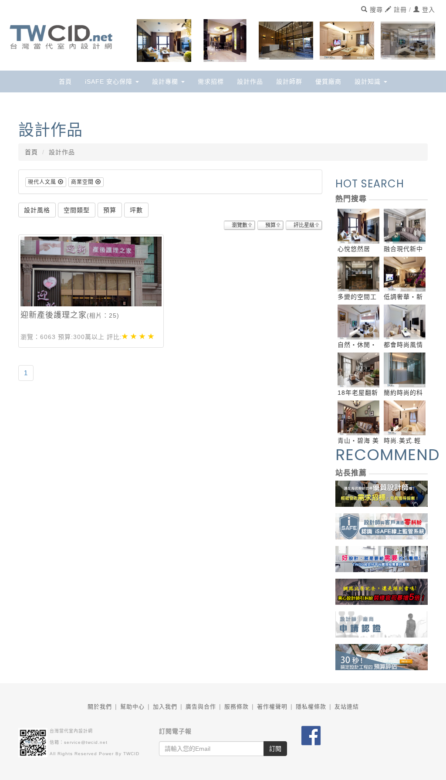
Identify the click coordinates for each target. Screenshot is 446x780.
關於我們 (100, 706)
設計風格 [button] (37, 210)
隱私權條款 (311, 706)
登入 (427, 9)
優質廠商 (328, 81)
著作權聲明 (272, 706)
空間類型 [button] (77, 210)
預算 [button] (109, 210)
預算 (270, 225)
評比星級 (304, 225)
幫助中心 (132, 706)
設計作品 (250, 81)
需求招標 (211, 81)
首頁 (65, 81)
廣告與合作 (201, 706)
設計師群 (289, 81)
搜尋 (375, 9)
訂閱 (275, 748)
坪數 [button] (136, 210)
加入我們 (165, 706)
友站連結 (346, 706)
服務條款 (236, 706)
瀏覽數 (239, 225)
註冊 (399, 9)
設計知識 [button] (369, 81)
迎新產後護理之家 (53, 315)
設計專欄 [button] (166, 81)
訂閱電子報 (175, 731)
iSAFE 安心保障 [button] (110, 81)
